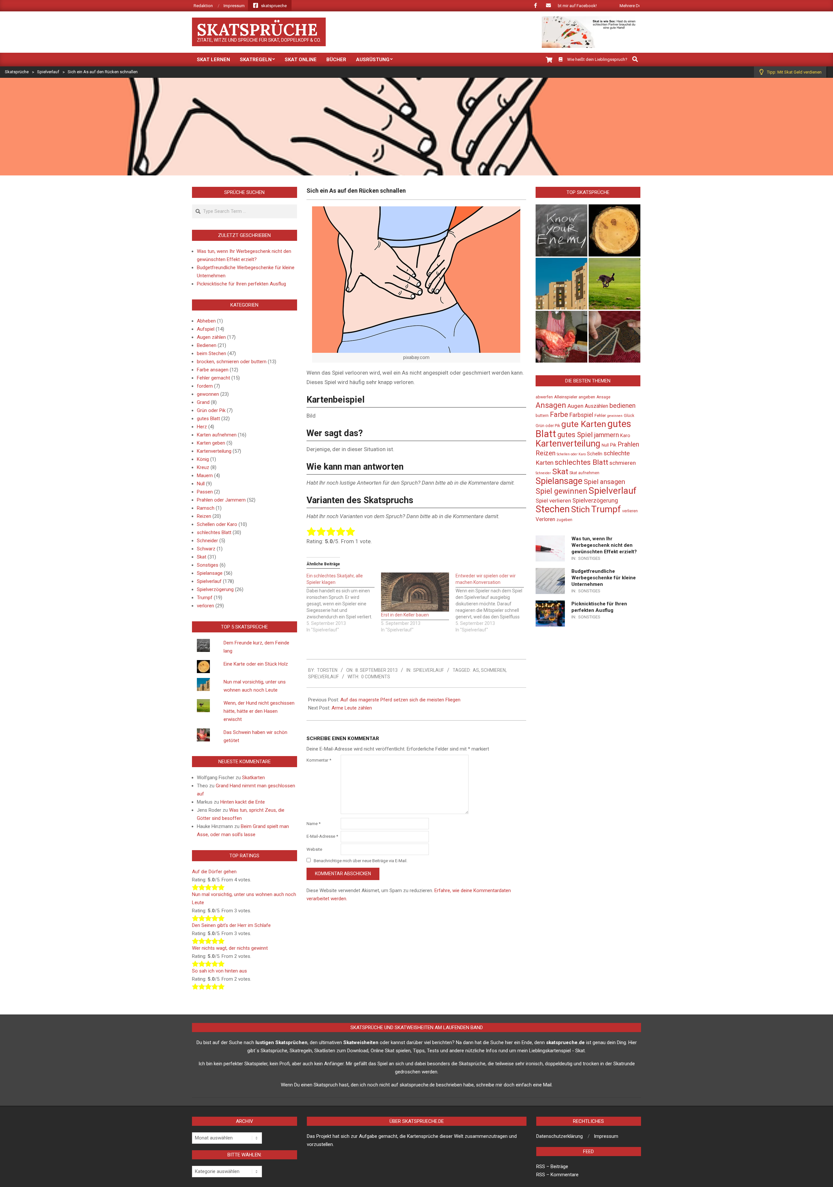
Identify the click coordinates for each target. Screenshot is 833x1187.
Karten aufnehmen (217, 435)
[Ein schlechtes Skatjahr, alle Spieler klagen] (344, 603)
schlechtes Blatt (214, 532)
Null (201, 484)
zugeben (564, 520)
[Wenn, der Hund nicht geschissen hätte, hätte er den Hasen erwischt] (614, 284)
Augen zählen (211, 337)
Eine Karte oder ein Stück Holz (256, 664)
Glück (629, 415)
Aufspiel (205, 329)
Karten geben (211, 443)
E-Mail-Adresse (322, 836)
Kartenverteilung (214, 451)
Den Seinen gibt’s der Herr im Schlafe (231, 925)
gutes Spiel (575, 435)
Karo (625, 435)
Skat (201, 557)
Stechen (553, 509)
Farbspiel (581, 414)
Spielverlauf (428, 670)
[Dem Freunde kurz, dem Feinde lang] (561, 230)
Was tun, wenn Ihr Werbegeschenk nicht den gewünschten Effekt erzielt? (604, 545)
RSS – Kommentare (557, 1175)
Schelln (594, 454)
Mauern (205, 475)
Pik (613, 445)
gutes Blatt (208, 418)
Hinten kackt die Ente (242, 802)
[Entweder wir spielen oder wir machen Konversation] (493, 603)
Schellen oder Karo (217, 524)
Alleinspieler (565, 396)
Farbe (559, 414)
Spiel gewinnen (561, 491)
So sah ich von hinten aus (219, 971)
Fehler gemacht (213, 378)
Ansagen (551, 405)
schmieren (493, 670)
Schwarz (206, 549)
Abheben (206, 321)
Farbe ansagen (212, 370)
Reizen (204, 516)
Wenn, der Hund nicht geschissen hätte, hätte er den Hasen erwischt (259, 711)
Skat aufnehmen (584, 473)
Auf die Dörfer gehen (214, 872)
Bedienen (206, 345)
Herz (202, 427)
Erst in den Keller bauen (405, 614)
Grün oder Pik (211, 410)
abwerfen (544, 397)
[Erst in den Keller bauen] (415, 592)
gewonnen (208, 394)
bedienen (622, 405)
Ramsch (205, 508)
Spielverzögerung (215, 589)
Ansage (603, 397)
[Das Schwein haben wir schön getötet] (561, 337)
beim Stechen (211, 353)
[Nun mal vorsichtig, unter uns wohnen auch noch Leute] (561, 284)
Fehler (600, 415)
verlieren (630, 511)
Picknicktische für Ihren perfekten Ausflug (241, 284)
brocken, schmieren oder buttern (231, 362)
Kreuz (203, 467)
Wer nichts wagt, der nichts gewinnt (230, 948)
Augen (575, 406)
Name (314, 823)
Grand (203, 402)
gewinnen (614, 416)
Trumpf (204, 597)
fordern (205, 386)
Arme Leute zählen (352, 708)
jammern (606, 435)
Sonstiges (207, 565)
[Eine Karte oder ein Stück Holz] (614, 230)
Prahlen (628, 444)
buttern (542, 415)
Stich (580, 509)
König (203, 459)
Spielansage (210, 573)
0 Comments (375, 676)
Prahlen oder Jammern (221, 500)
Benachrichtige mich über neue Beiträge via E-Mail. (360, 860)
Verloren (545, 519)
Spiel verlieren (553, 500)
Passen (205, 492)
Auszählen (596, 406)
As (476, 670)
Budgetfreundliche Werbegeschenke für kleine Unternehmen (603, 577)
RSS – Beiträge (552, 1166)
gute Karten (583, 424)
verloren (205, 606)
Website (314, 849)
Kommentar (319, 760)
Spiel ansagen (604, 482)
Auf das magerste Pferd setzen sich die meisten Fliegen (400, 700)
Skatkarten (253, 777)
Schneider (207, 541)
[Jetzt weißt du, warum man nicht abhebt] (614, 337)
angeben (587, 396)
